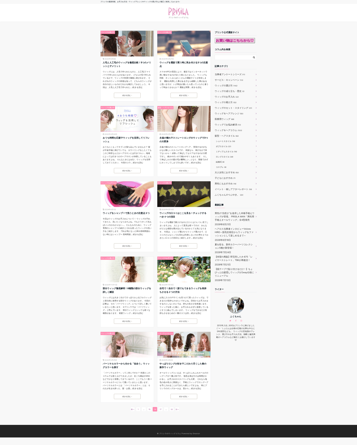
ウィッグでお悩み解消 (228, 124)
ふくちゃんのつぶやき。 (229, 194)
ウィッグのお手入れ (108, 183)
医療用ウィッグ (224, 119)
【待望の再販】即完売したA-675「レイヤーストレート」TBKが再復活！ (234, 258)
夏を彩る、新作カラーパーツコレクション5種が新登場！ (234, 246)
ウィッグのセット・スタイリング (233, 107)
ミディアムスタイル (165, 333)
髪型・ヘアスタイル (165, 108)
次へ (177, 409)
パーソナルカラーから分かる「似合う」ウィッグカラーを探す (126, 365)
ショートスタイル (225, 141)
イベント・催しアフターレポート (233, 189)
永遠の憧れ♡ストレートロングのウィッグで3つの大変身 (184, 139)
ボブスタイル (223, 146)
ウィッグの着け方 (225, 102)
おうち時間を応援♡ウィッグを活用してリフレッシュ (126, 139)
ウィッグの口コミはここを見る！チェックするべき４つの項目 (183, 215)
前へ (132, 409)
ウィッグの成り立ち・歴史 (229, 91)
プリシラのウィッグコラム (170, 433)
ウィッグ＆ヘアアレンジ (229, 113)
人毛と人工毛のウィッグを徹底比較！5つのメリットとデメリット (127, 64)
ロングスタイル (224, 156)
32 (172, 409)
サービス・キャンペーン (229, 79)
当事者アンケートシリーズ (230, 74)
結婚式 (220, 162)
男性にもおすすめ (225, 183)
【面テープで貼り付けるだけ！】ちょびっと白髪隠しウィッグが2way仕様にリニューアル (234, 272)
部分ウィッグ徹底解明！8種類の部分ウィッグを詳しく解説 (127, 290)
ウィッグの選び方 (107, 32)
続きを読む (137, 87)
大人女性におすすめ (227, 172)
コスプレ (221, 167)
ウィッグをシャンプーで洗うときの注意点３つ (126, 213)
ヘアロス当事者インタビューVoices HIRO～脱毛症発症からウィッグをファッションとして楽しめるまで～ (234, 232)
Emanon (196, 433)
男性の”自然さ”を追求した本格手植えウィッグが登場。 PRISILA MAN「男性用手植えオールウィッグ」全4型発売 (234, 216)
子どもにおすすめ (225, 178)
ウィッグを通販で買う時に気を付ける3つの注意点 (184, 64)
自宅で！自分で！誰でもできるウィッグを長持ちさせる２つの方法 (183, 290)
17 (160, 409)
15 (149, 409)
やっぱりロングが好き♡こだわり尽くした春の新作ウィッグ (183, 365)
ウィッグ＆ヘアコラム (228, 130)
